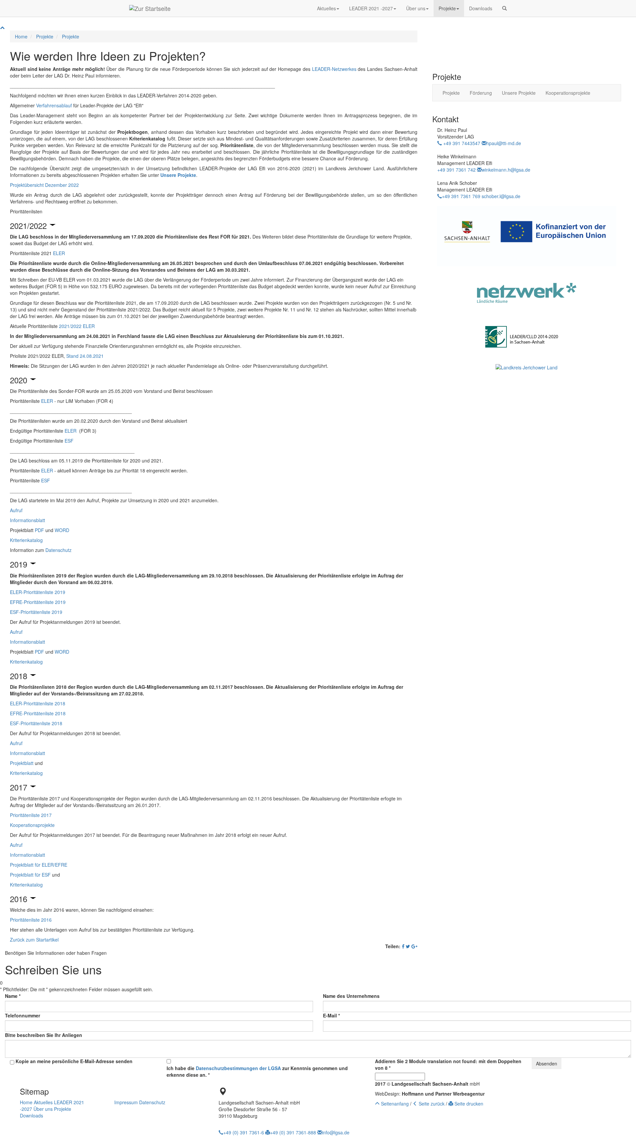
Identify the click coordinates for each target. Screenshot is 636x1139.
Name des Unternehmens (351, 996)
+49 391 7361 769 (461, 196)
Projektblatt (21, 763)
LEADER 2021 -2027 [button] (371, 8)
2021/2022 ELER (77, 326)
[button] (504, 8)
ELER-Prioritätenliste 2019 (37, 592)
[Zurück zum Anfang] (2, 27)
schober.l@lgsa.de (501, 196)
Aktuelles (43, 1102)
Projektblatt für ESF (30, 874)
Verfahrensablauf (54, 105)
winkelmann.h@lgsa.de (506, 169)
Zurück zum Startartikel (34, 939)
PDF (39, 530)
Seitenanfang (394, 1103)
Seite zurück (431, 1103)
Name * (13, 996)
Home (21, 36)
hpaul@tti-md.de (503, 143)
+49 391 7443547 (461, 143)
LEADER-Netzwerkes (334, 69)
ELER (59, 253)
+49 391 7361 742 (456, 169)
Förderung (481, 92)
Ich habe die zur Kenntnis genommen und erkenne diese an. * (257, 1071)
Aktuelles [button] (326, 8)
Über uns (43, 1109)
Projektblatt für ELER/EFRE (38, 864)
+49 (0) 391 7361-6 (243, 1132)
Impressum (126, 1102)
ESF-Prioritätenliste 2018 (36, 723)
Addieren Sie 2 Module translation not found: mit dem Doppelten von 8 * (448, 1064)
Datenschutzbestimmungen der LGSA (238, 1068)
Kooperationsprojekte (32, 825)
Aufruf (16, 510)
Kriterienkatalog (26, 540)
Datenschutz (58, 550)
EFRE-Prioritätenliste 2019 (38, 602)
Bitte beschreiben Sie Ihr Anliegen (43, 1035)
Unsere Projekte (519, 92)
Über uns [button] (415, 8)
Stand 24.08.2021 (85, 356)
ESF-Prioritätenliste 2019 (36, 612)
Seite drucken (468, 1103)
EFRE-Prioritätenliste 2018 (38, 713)
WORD (62, 530)
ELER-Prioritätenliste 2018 (37, 703)
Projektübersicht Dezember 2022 (44, 185)
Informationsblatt (27, 520)
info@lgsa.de (335, 1132)
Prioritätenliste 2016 (31, 919)
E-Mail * (331, 1015)
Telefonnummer (22, 1015)
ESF (69, 440)
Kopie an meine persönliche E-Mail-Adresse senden (74, 1061)
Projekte (44, 36)
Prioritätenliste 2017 (31, 815)
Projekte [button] (447, 8)
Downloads (480, 8)
